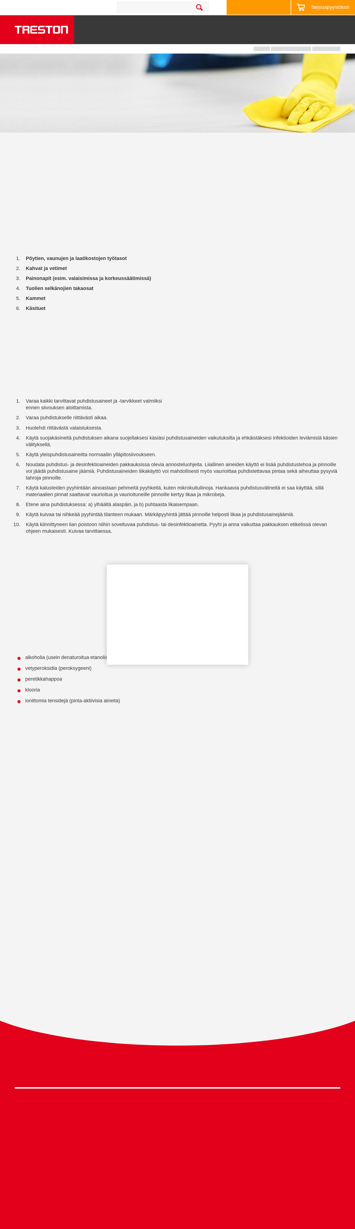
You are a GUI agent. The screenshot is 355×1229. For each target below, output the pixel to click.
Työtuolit (335, 36)
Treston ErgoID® (194, 1176)
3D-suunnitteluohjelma (281, 1111)
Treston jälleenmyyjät (280, 1162)
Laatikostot (230, 36)
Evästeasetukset (177, 648)
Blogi (274, 23)
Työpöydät (130, 36)
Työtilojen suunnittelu (198, 1116)
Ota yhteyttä (76, 7)
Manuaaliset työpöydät (118, 1145)
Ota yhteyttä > (37, 1201)
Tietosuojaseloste (292, 1070)
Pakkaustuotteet (112, 1128)
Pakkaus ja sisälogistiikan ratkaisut (212, 1167)
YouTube (334, 1071)
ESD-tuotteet (108, 1119)
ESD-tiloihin (312, 824)
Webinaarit (269, 1137)
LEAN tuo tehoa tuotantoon (204, 1151)
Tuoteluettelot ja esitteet (282, 1119)
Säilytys (165, 36)
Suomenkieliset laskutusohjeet (289, 1171)
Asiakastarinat (273, 1154)
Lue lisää (125, 615)
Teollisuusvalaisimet (284, 36)
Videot (265, 1128)
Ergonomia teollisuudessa (203, 1133)
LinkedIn (323, 1071)
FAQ (182, 1185)
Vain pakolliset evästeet (209, 630)
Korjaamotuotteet (113, 1111)
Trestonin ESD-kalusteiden (220, 772)
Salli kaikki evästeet (145, 630)
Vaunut (195, 36)
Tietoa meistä (302, 23)
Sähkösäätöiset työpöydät (121, 1137)
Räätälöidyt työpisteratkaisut (205, 1125)
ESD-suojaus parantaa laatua (207, 1142)
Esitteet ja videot (219, 23)
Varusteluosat (28, 1162)
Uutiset (252, 23)
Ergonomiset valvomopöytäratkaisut (213, 1159)
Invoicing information (279, 1179)
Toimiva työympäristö (172, 23)
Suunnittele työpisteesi (256, 7)
